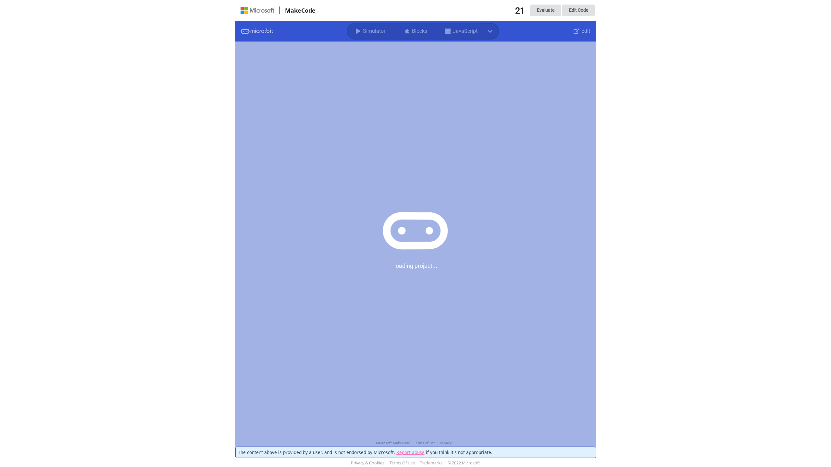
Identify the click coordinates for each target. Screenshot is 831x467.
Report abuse (410, 452)
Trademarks (431, 463)
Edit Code (578, 10)
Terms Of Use (402, 463)
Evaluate (545, 10)
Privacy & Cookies (367, 463)
